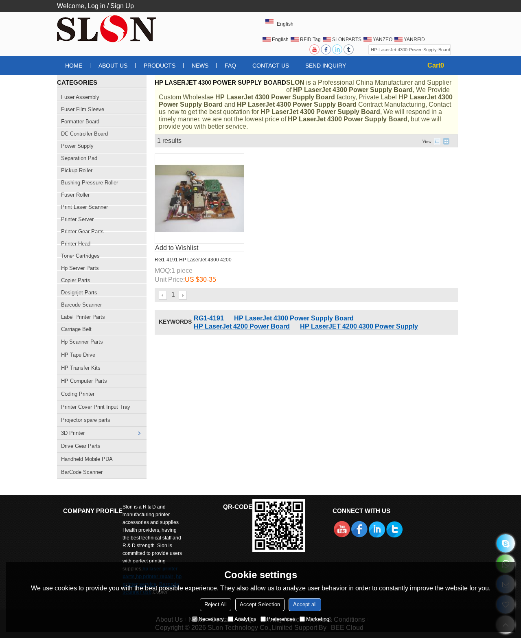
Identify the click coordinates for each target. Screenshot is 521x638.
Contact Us (270, 65)
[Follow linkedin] (338, 49)
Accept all (305, 604)
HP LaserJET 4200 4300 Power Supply (359, 326)
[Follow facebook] (326, 49)
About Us (113, 65)
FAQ (230, 65)
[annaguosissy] (506, 543)
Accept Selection (260, 604)
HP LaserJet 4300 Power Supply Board (294, 318)
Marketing (317, 619)
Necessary (211, 619)
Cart (435, 65)
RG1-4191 (209, 318)
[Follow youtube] (315, 49)
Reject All (215, 604)
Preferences (281, 619)
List (437, 141)
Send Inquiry (325, 65)
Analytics (245, 619)
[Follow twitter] (349, 49)
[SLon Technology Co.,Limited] (108, 28)
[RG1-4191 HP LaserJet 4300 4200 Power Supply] (199, 198)
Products (159, 65)
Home (73, 65)
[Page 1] (163, 295)
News (200, 65)
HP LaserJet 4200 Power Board (242, 326)
